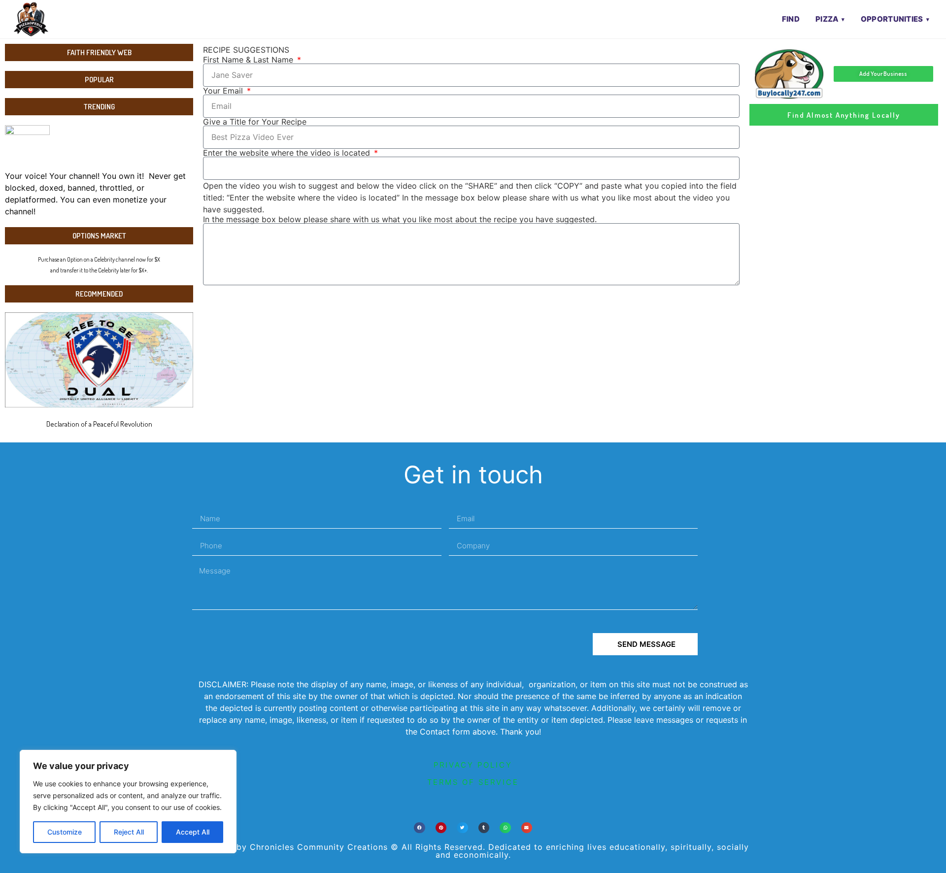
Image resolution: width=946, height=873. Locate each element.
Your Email (224, 91)
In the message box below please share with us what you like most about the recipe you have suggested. (400, 219)
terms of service (473, 782)
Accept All (192, 832)
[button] (419, 828)
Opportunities (892, 19)
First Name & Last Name (249, 60)
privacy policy (473, 765)
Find (791, 19)
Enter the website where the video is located (287, 153)
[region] (128, 801)
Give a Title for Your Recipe (254, 122)
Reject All (129, 832)
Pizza (827, 19)
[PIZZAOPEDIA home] (51, 19)
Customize (64, 832)
